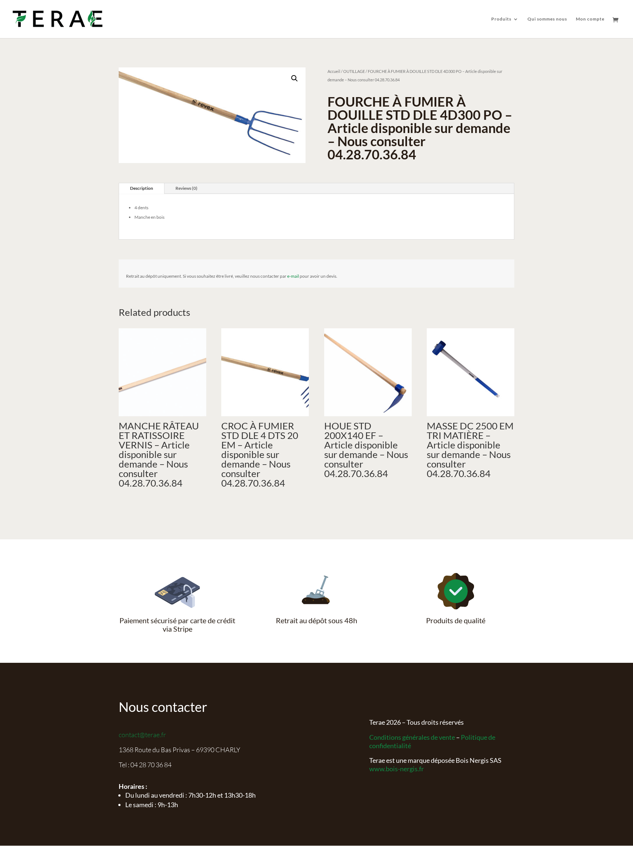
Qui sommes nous (547, 19)
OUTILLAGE (354, 71)
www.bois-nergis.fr (396, 769)
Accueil (333, 71)
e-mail (293, 276)
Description (141, 188)
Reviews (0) (186, 188)
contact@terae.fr (142, 735)
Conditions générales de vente (412, 737)
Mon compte (590, 19)
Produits (501, 19)
